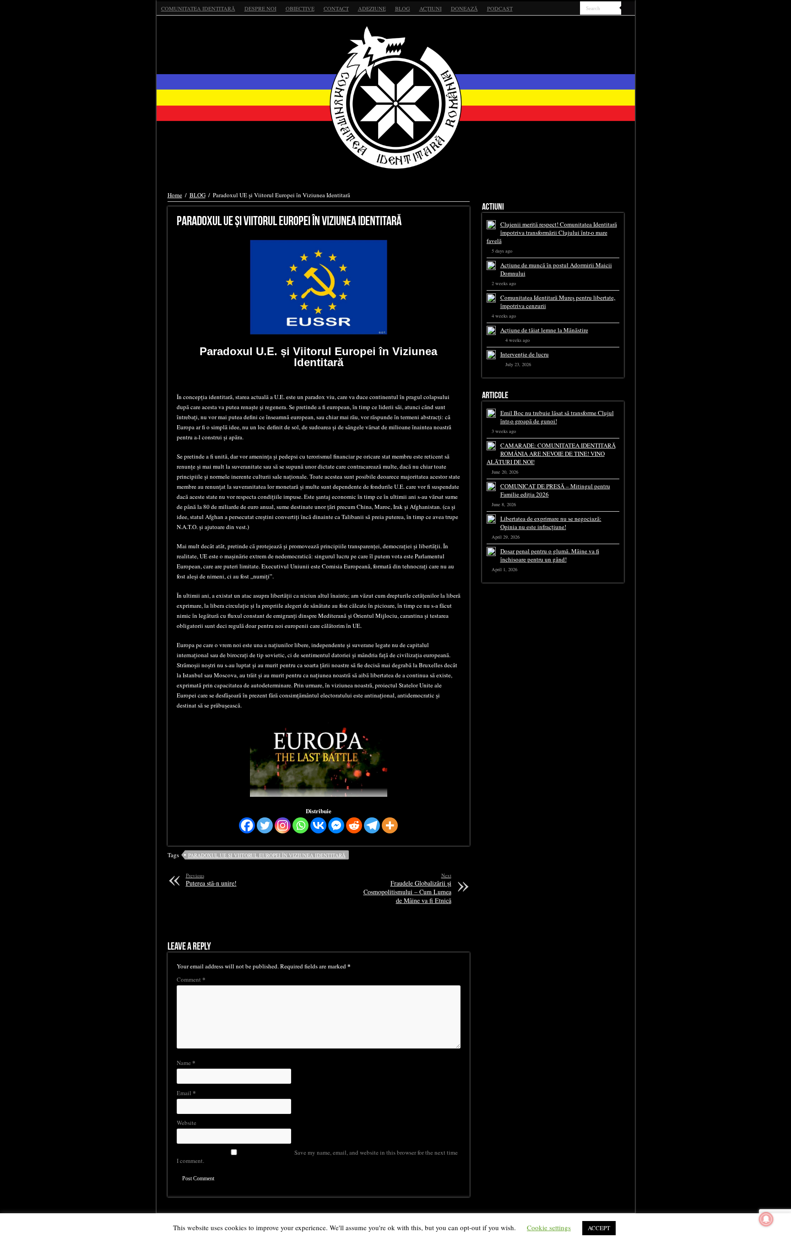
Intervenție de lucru (524, 354)
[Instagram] (283, 825)
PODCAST (500, 8)
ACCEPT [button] (599, 1228)
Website (186, 1123)
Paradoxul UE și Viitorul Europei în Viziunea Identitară (267, 855)
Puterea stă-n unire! (211, 879)
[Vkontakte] (318, 825)
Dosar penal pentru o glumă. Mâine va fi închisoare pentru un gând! (549, 555)
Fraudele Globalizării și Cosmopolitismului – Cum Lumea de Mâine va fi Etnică (407, 888)
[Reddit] (354, 825)
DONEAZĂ (464, 8)
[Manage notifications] (766, 1219)
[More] (390, 825)
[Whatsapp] (301, 825)
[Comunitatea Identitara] (396, 97)
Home (175, 195)
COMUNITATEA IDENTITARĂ (198, 8)
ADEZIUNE (372, 8)
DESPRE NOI (260, 8)
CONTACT (336, 8)
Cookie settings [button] (549, 1227)
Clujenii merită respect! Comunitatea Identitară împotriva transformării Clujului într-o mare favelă (552, 232)
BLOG (402, 8)
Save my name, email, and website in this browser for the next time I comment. (317, 1156)
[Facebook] (556, 8)
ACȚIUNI (430, 8)
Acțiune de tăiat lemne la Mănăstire (544, 330)
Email (186, 1092)
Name (186, 1062)
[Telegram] (372, 825)
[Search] (628, 8)
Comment (191, 979)
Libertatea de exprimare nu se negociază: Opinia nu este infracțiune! (550, 522)
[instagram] (573, 8)
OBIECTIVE (300, 8)
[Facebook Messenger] (336, 825)
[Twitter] (564, 8)
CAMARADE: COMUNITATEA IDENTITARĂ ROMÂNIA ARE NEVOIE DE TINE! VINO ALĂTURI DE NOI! (551, 453)
